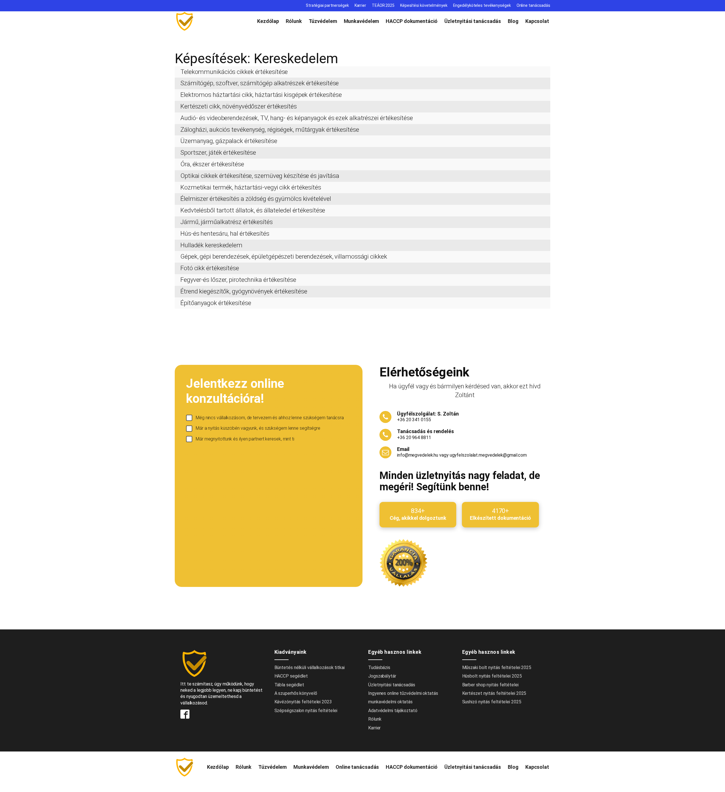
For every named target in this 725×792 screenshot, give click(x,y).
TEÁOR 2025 (383, 5)
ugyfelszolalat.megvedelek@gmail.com (488, 455)
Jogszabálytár (382, 676)
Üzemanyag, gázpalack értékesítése (228, 140)
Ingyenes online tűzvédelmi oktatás (403, 693)
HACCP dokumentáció (411, 21)
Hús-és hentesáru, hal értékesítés (224, 233)
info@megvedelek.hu (417, 455)
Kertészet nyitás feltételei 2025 (494, 693)
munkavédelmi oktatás (390, 701)
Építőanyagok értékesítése (215, 302)
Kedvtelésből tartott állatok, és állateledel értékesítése (252, 210)
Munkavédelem (361, 21)
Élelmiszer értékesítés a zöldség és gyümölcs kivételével (255, 198)
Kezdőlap (268, 21)
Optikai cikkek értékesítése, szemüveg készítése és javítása (259, 175)
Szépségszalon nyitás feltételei (305, 710)
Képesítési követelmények (423, 5)
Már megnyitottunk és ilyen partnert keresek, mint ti (245, 439)
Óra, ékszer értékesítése (212, 164)
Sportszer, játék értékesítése (218, 152)
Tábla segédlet (289, 684)
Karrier (360, 5)
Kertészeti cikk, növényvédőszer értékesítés (238, 106)
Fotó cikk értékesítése (209, 268)
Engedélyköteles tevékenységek (482, 5)
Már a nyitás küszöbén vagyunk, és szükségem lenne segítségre (258, 428)
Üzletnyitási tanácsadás (472, 21)
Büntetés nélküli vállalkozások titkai (309, 667)
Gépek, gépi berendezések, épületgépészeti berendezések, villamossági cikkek (283, 256)
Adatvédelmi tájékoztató (392, 710)
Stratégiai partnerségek (327, 5)
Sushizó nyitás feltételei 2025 (491, 701)
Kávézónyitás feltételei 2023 (303, 701)
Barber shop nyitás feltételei (490, 684)
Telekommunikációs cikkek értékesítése (234, 71)
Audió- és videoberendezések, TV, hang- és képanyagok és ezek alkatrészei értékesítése (296, 118)
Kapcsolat (537, 21)
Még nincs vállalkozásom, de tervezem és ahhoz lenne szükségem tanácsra (270, 417)
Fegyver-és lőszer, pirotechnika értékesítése (238, 279)
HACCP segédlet (291, 676)
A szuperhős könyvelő (295, 693)
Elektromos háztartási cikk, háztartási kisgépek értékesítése (261, 94)
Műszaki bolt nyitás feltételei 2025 (497, 667)
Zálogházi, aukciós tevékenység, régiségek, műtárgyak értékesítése (269, 129)
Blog (513, 21)
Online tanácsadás (533, 5)
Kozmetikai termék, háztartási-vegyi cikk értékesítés (250, 187)
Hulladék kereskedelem (211, 245)
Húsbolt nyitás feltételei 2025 (492, 676)
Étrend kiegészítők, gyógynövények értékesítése (243, 291)
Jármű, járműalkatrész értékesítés (226, 221)
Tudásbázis (379, 667)
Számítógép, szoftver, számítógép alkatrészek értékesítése (259, 83)
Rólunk (294, 21)
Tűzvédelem (323, 21)
